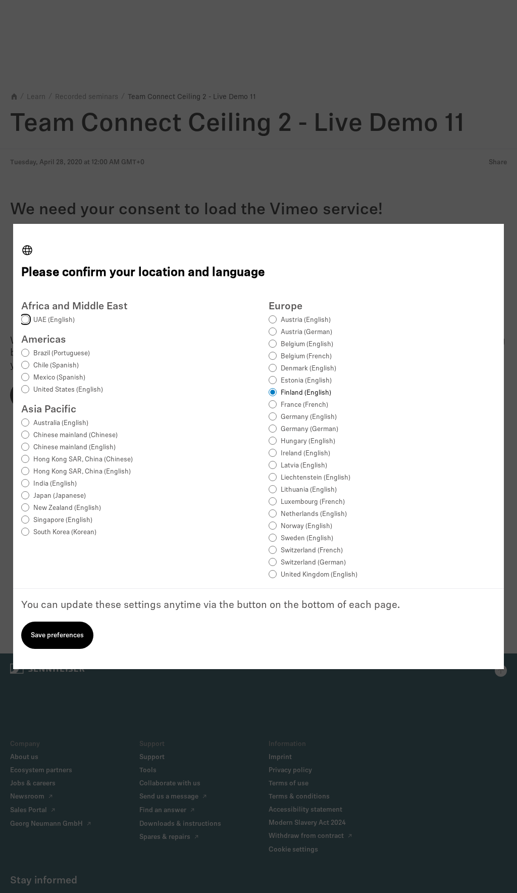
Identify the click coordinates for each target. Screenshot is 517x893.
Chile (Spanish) (56, 365)
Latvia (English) (304, 465)
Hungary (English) (308, 441)
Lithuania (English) (309, 490)
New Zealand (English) (67, 508)
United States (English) (68, 390)
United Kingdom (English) (319, 575)
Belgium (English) (307, 344)
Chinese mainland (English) (74, 447)
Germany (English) (309, 417)
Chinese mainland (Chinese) (75, 435)
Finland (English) (306, 393)
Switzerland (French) (312, 550)
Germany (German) (309, 429)
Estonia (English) (306, 381)
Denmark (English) (308, 368)
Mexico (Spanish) (59, 377)
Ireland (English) (305, 453)
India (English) (55, 484)
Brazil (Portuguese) (61, 353)
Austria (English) (306, 320)
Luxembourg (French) (313, 502)
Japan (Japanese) (59, 496)
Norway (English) (306, 526)
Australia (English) (60, 423)
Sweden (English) (307, 538)
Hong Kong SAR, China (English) (82, 471)
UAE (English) (54, 320)
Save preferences (57, 635)
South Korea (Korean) (64, 532)
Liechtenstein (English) (315, 478)
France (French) (304, 405)
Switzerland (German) (313, 562)
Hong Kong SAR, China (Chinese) (83, 459)
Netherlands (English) (314, 514)
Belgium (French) (306, 356)
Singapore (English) (62, 520)
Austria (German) (306, 332)
